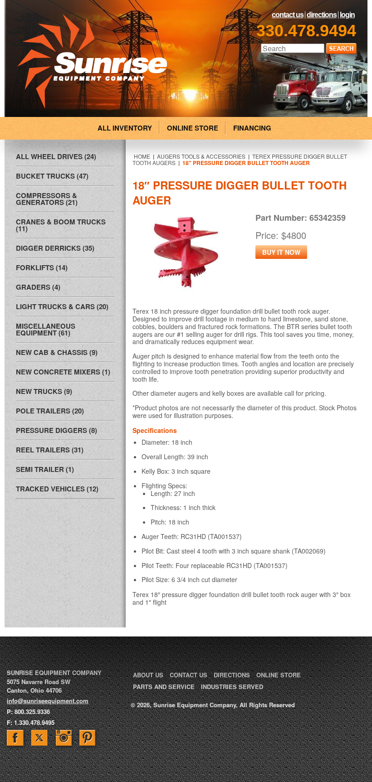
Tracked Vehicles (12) (57, 489)
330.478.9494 (306, 30)
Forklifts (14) (42, 267)
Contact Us (287, 15)
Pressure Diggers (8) (56, 430)
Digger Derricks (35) (55, 248)
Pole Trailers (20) (50, 411)
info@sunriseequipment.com (47, 700)
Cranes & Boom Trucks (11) (61, 225)
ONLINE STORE (192, 128)
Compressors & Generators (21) (47, 198)
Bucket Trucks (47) (52, 176)
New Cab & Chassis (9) (57, 352)
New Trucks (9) (44, 391)
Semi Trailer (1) (45, 469)
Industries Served (232, 687)
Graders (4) (38, 287)
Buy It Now (281, 252)
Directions (322, 15)
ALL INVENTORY (125, 128)
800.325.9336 (32, 711)
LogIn (347, 15)
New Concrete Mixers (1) (63, 372)
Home (142, 156)
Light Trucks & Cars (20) (62, 306)
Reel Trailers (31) (49, 450)
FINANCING (252, 128)
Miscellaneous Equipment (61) (45, 329)
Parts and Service (164, 687)
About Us (148, 675)
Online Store (278, 675)
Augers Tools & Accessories (201, 156)
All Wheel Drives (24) (56, 156)
